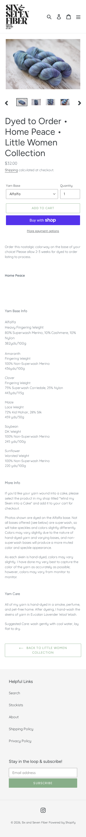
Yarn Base (13, 186)
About (14, 717)
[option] (22, 103)
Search (14, 693)
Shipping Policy (21, 729)
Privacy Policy (20, 741)
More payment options (43, 231)
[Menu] (78, 17)
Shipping (11, 170)
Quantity (66, 186)
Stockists (16, 705)
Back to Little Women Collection (46, 650)
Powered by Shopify (62, 822)
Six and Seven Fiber (35, 822)
